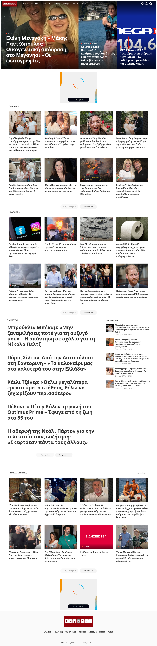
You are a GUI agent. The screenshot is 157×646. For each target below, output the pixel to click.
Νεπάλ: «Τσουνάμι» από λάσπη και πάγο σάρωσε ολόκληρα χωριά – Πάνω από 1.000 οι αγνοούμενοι (95, 249)
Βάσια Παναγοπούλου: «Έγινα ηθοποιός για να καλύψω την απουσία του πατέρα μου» (60, 188)
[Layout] (9, 3)
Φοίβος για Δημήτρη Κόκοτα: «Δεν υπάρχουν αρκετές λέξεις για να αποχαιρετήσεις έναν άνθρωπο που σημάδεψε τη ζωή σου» (132, 511)
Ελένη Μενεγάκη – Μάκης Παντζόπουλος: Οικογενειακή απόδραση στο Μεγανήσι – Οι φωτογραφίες (36, 49)
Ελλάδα (10, 33)
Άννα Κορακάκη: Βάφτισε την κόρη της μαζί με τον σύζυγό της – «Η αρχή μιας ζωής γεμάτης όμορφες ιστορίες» (131, 143)
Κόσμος (14, 238)
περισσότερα (141, 473)
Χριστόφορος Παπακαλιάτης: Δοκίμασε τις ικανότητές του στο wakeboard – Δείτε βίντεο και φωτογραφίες (98, 55)
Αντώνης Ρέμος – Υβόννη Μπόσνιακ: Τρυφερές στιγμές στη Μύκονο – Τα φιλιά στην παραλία (60, 143)
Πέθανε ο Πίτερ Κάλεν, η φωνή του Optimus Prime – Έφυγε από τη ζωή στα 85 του (49, 412)
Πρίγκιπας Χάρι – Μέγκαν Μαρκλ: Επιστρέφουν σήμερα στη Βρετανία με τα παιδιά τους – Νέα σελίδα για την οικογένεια (60, 297)
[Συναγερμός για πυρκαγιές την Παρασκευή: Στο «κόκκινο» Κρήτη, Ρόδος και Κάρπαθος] (96, 170)
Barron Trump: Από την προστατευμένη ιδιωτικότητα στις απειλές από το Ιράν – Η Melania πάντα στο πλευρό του (96, 297)
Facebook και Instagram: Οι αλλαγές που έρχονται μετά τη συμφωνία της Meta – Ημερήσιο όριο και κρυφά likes (24, 250)
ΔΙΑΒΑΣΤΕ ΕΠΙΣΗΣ (18, 472)
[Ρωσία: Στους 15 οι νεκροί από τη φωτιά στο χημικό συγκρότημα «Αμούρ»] (61, 229)
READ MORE (66, 66)
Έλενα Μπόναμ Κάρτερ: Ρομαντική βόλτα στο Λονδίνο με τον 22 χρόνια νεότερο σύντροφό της (132, 556)
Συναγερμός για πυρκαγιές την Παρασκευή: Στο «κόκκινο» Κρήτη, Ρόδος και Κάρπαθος (95, 189)
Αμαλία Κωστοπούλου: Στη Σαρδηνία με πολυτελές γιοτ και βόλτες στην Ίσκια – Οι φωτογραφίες (23, 189)
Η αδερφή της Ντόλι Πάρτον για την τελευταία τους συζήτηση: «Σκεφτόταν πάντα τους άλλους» (50, 437)
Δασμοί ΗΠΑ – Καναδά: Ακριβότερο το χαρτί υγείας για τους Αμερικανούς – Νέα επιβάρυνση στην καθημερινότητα (131, 250)
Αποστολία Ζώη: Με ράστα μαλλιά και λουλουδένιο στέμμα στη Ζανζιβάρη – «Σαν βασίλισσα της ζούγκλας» (95, 143)
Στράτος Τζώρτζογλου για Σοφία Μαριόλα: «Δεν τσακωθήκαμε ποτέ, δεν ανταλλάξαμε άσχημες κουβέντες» (129, 191)
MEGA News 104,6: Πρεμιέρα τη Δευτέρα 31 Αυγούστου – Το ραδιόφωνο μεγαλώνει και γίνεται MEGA (136, 56)
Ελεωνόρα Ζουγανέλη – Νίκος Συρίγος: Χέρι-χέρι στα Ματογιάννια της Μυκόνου (24, 555)
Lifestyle (86, 43)
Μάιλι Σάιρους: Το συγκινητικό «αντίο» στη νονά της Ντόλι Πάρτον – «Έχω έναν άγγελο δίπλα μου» (61, 510)
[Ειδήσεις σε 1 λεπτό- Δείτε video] (96, 537)
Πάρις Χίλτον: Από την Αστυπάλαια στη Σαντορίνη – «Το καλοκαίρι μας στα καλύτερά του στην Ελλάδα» (50, 363)
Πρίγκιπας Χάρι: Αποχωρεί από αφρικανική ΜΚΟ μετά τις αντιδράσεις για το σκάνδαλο (132, 294)
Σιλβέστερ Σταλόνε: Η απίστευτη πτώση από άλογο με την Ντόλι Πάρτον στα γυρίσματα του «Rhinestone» (95, 510)
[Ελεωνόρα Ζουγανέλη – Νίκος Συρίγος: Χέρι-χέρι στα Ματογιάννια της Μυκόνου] (25, 537)
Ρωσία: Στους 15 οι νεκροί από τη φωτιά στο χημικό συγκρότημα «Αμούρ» (61, 247)
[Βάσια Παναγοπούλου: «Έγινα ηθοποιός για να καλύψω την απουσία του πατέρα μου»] (61, 170)
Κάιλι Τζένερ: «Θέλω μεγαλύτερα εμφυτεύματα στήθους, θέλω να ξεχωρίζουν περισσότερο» (47, 388)
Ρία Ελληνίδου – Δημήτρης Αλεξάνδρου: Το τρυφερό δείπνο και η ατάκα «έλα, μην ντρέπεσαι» (60, 556)
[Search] (150, 3)
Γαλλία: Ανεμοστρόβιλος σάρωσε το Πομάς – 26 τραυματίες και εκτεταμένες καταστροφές (23, 295)
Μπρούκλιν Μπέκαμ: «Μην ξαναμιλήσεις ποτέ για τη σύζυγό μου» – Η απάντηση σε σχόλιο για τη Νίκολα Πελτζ (51, 336)
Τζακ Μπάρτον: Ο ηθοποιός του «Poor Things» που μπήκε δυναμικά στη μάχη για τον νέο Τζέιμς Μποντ (24, 510)
